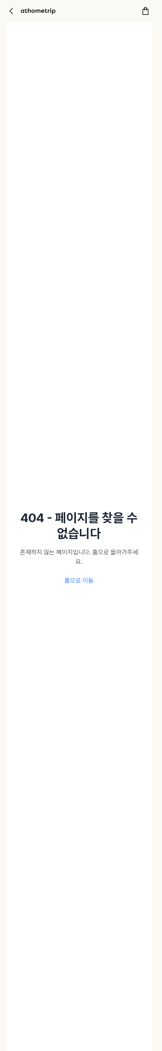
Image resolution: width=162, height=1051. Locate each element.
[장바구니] (145, 11)
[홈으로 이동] (38, 11)
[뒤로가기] (11, 11)
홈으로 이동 (79, 580)
